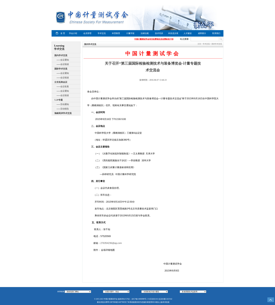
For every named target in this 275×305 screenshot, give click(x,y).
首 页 (60, 32)
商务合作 (217, 2)
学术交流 (102, 33)
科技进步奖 (173, 33)
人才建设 (188, 33)
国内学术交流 (60, 55)
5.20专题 (58, 100)
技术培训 (159, 33)
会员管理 (87, 33)
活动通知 (64, 104)
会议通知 (64, 60)
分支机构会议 (60, 82)
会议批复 (64, 86)
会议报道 (64, 64)
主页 (199, 44)
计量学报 (130, 33)
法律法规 (145, 33)
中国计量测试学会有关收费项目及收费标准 (150, 39)
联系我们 (216, 33)
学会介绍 (73, 33)
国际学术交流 (60, 69)
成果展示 (202, 33)
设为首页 (197, 2)
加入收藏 (208, 2)
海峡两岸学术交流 (63, 113)
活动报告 (64, 109)
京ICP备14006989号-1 (139, 299)
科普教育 (116, 33)
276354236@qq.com (111, 243)
